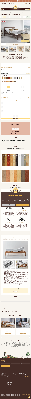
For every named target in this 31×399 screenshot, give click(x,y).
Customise (8, 204)
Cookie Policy (17, 201)
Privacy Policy (8, 201)
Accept (22, 204)
